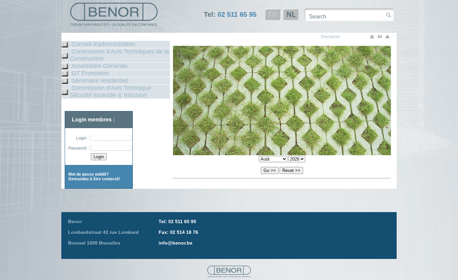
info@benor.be (175, 243)
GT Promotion (90, 73)
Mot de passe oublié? (88, 174)
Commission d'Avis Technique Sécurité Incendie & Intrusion (110, 91)
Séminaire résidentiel (99, 80)
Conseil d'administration (103, 44)
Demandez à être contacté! (94, 179)
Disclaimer (330, 36)
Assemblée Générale (99, 66)
